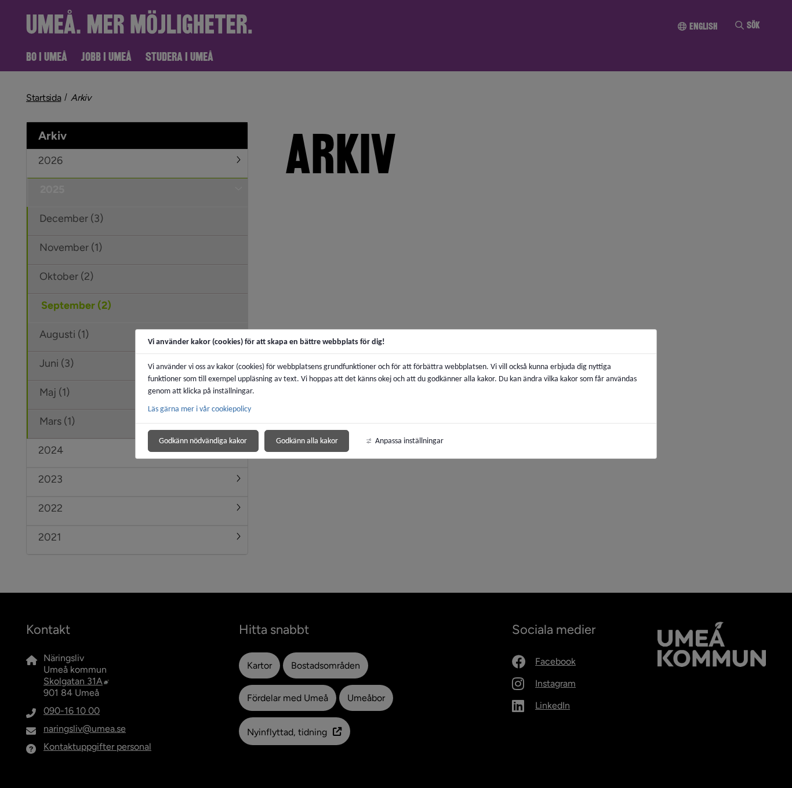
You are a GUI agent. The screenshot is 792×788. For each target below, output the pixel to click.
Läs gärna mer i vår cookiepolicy (199, 409)
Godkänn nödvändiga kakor (203, 441)
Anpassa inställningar (409, 441)
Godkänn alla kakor (307, 441)
